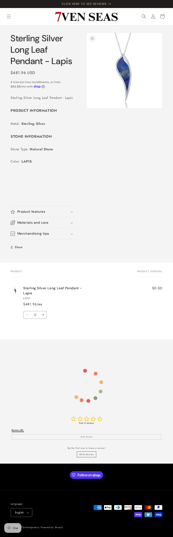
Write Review (86, 454)
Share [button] (19, 247)
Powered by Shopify (52, 527)
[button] (9, 16)
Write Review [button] (86, 437)
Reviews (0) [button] (18, 430)
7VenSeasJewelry (30, 527)
